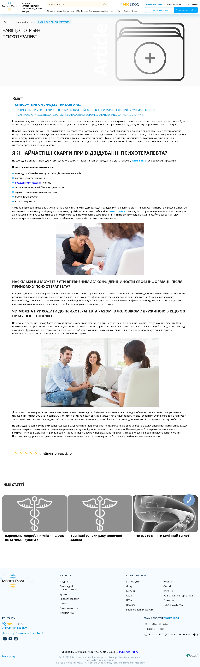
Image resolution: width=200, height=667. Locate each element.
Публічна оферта (173, 605)
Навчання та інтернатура (178, 595)
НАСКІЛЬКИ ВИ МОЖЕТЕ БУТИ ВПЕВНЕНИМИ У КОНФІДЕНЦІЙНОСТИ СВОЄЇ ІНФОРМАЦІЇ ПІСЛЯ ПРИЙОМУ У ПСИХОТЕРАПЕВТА (87, 110)
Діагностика (67, 612)
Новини (113, 11)
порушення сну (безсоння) (28, 182)
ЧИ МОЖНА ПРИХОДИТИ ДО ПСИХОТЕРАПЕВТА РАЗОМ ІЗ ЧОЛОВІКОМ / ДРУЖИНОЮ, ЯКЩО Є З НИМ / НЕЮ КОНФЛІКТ (82, 114)
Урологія (65, 594)
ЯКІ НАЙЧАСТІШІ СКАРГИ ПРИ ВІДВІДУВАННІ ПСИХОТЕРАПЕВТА (47, 105)
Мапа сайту (8, 656)
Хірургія (64, 581)
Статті (119, 11)
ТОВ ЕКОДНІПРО (128, 651)
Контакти (169, 600)
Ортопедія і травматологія (68, 588)
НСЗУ (78, 11)
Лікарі (59, 11)
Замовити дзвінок (154, 4)
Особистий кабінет (174, 4)
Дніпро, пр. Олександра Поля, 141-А (22, 633)
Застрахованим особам (98, 11)
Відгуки (66, 11)
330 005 (131, 4)
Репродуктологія (69, 598)
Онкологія (65, 603)
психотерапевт (118, 211)
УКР (187, 4)
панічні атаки (139, 160)
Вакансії (127, 11)
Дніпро (195, 4)
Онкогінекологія (69, 608)
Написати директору (159, 10)
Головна (7, 22)
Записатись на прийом (185, 10)
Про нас (84, 11)
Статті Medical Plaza (24, 22)
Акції (72, 11)
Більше (135, 11)
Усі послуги (51, 11)
